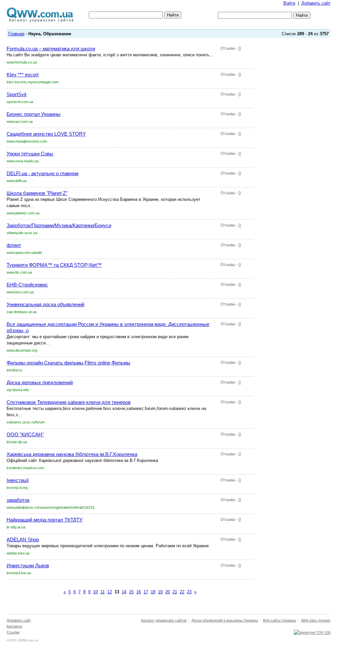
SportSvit (16, 94)
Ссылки (13, 632)
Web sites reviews (315, 620)
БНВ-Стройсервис (27, 284)
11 (102, 591)
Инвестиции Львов (28, 565)
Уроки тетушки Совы (30, 153)
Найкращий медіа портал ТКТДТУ (45, 520)
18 (153, 591)
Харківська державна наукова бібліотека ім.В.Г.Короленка (72, 454)
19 (160, 591)
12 (109, 591)
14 (124, 591)
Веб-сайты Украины (279, 620)
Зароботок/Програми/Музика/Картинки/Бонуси (59, 225)
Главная (16, 33)
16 (138, 591)
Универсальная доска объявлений (45, 304)
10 (95, 591)
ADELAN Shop (23, 539)
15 (131, 591)
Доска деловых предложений (40, 382)
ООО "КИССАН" (25, 434)
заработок (18, 500)
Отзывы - (230, 48)
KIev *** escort (23, 74)
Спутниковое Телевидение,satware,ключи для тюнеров (69, 402)
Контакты (14, 626)
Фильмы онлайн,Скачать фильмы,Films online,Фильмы (68, 362)
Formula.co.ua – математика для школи (51, 48)
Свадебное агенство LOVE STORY (46, 134)
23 (189, 591)
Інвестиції (18, 480)
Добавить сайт (315, 3)
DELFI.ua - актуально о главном (42, 173)
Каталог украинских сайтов (164, 620)
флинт (14, 245)
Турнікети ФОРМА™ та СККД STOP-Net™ (54, 265)
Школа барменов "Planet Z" (37, 193)
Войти (289, 3)
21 (174, 591)
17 (145, 591)
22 (182, 591)
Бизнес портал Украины (34, 114)
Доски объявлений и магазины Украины (225, 620)
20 (167, 591)
